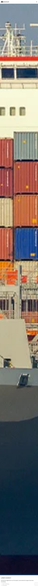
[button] (36, 2)
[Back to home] (5, 2)
